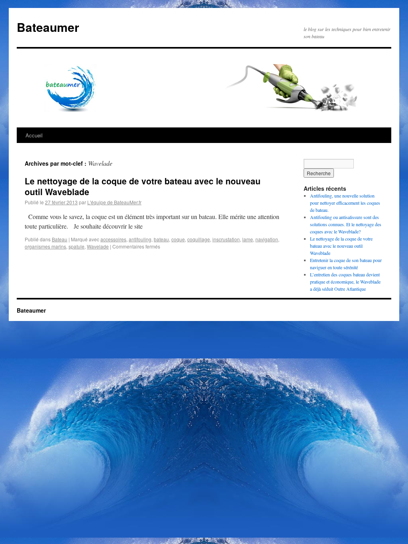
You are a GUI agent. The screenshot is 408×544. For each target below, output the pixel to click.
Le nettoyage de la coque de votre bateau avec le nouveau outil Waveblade (143, 186)
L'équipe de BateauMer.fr (114, 202)
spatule (76, 246)
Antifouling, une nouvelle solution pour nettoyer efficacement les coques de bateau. (345, 202)
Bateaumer (48, 26)
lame (247, 239)
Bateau (59, 239)
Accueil (34, 135)
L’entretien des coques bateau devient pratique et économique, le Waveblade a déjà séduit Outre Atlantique (345, 281)
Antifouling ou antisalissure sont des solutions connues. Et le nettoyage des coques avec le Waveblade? (345, 224)
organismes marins (45, 246)
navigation (266, 239)
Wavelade (98, 246)
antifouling (140, 239)
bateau (161, 239)
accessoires (113, 239)
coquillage (198, 239)
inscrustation (226, 239)
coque (178, 239)
